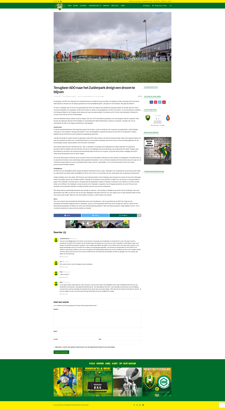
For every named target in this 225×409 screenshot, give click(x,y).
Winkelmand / (160, 5)
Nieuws (75, 5)
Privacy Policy (156, 1)
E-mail (56, 339)
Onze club (114, 5)
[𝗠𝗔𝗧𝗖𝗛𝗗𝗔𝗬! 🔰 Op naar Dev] (68, 382)
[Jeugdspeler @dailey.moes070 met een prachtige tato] (127, 382)
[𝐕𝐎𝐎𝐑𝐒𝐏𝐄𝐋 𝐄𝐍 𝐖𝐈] (97, 382)
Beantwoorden (64, 256)
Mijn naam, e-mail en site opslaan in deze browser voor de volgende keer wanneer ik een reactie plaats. (85, 347)
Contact (169, 1)
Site (100, 339)
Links (122, 5)
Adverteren (163, 1)
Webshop (106, 5)
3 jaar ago (74, 238)
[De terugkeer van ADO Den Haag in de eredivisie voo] (157, 382)
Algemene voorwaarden (135, 1)
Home (69, 5)
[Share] (67, 215)
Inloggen (147, 5)
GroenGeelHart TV (95, 5)
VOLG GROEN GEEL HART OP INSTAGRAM (112, 363)
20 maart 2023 (57, 96)
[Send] (123, 215)
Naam (56, 331)
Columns (83, 5)
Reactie (56, 309)
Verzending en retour (147, 1)
